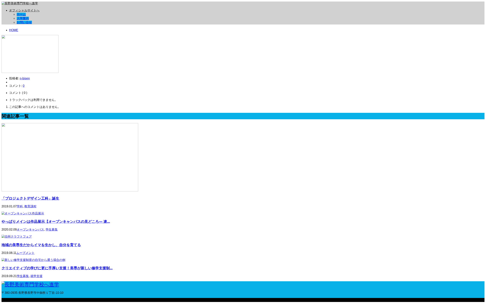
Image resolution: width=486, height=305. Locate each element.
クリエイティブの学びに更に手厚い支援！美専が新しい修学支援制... (57, 267)
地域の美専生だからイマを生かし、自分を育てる (41, 244)
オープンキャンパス (30, 229)
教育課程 (30, 206)
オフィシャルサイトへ (24, 10)
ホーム (21, 14)
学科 (20, 206)
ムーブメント (25, 252)
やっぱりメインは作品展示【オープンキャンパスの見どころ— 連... (56, 221)
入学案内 (23, 18)
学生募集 (52, 229)
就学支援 (36, 276)
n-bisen (25, 78)
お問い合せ (24, 22)
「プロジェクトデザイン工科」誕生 (30, 198)
